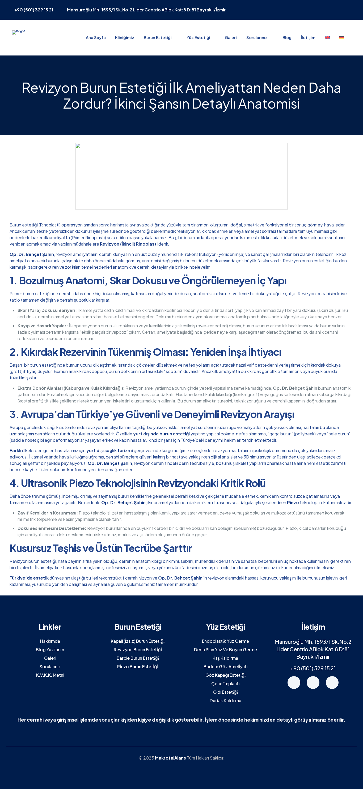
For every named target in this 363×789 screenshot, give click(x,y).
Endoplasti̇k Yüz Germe (225, 641)
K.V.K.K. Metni (50, 675)
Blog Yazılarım (50, 649)
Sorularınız (50, 666)
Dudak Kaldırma (225, 700)
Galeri (50, 658)
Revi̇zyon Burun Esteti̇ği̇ (138, 649)
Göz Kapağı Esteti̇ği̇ (225, 675)
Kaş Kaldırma (225, 658)
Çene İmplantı (225, 683)
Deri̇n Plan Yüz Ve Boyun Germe (225, 649)
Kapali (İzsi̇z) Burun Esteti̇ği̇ (137, 641)
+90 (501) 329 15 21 (313, 668)
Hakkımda (50, 641)
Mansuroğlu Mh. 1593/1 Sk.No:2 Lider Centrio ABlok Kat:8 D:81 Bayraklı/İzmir (313, 649)
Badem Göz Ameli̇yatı (225, 666)
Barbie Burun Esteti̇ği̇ (138, 658)
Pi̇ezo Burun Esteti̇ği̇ (137, 666)
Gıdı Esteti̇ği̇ (225, 692)
